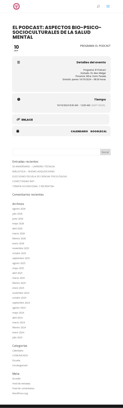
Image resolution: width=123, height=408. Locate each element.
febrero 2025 (19, 282)
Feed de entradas (21, 383)
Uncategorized (19, 365)
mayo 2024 (18, 312)
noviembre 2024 (20, 292)
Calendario (79, 131)
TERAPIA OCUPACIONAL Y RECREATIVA (33, 186)
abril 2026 (17, 228)
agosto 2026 (18, 208)
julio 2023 (17, 337)
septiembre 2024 (21, 302)
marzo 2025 (18, 277)
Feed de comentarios (23, 388)
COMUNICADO (20, 355)
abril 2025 (17, 272)
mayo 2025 (18, 268)
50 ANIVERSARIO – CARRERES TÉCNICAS (33, 166)
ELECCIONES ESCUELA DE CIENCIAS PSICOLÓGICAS (39, 176)
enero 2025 (18, 287)
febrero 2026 (19, 238)
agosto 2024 (18, 307)
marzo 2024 (18, 322)
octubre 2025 (19, 253)
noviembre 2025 (20, 248)
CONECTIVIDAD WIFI (23, 181)
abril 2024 (17, 317)
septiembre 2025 (21, 258)
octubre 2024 (19, 297)
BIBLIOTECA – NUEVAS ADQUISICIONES (33, 171)
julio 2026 (17, 213)
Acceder (16, 378)
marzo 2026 (18, 233)
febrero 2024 (19, 327)
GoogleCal (98, 131)
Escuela (16, 360)
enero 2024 (18, 332)
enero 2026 (18, 243)
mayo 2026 (18, 223)
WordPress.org (20, 393)
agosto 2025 (18, 263)
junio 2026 (17, 218)
